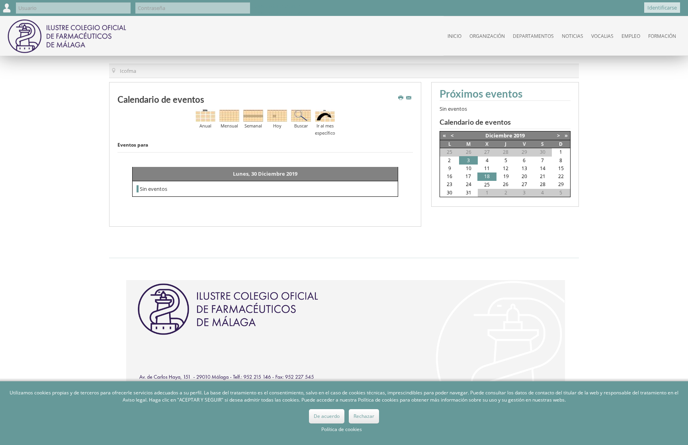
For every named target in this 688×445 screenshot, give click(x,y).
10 (468, 168)
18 (487, 176)
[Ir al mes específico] (325, 115)
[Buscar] (301, 115)
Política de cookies (341, 429)
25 (487, 184)
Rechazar (364, 416)
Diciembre (498, 135)
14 (542, 168)
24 (468, 184)
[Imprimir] (401, 98)
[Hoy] (277, 115)
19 (506, 176)
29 (561, 184)
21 (542, 176)
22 (561, 176)
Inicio (454, 36)
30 (449, 192)
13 (524, 168)
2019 (519, 135)
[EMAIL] (409, 98)
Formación (662, 36)
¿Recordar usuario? (277, 6)
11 (487, 168)
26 (505, 184)
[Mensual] (229, 115)
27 (524, 184)
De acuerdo (327, 416)
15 (561, 168)
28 (542, 184)
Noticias (572, 36)
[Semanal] (253, 115)
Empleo (631, 36)
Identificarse (662, 7)
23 (449, 184)
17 (468, 176)
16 (449, 176)
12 (505, 168)
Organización (487, 36)
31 (468, 192)
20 (524, 176)
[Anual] (205, 115)
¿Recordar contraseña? (282, 13)
